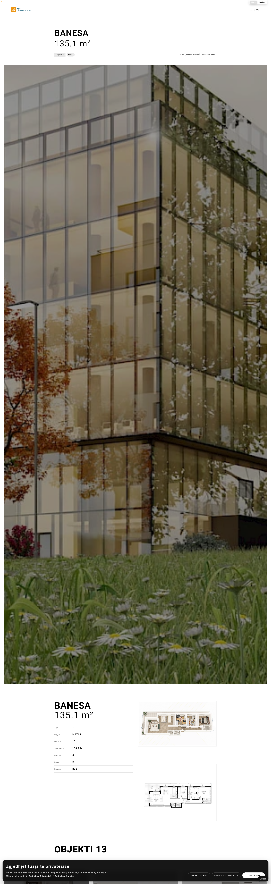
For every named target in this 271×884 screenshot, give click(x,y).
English (262, 2)
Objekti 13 (60, 55)
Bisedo (263, 878)
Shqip (253, 2)
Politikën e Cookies (64, 876)
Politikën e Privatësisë (40, 876)
